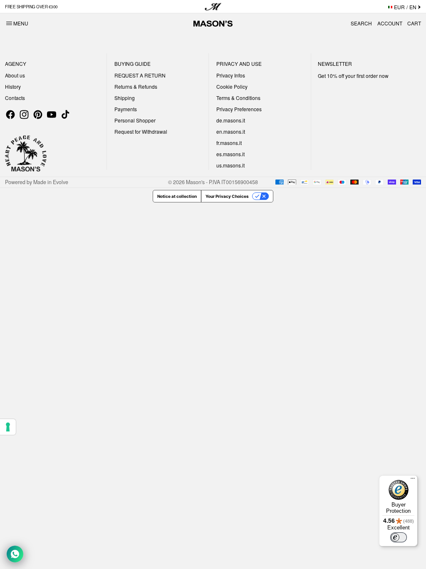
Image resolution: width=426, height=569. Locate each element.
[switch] (398, 537)
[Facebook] (10, 114)
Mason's (196, 182)
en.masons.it (230, 131)
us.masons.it (230, 165)
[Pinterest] (37, 114)
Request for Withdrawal (140, 131)
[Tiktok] (65, 114)
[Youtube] (51, 114)
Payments (125, 108)
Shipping (124, 97)
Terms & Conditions (238, 97)
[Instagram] (24, 114)
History (13, 86)
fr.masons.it (229, 142)
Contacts (15, 97)
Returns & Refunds (135, 86)
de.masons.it (230, 120)
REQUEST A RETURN (140, 75)
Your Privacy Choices (227, 196)
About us (15, 75)
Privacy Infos (230, 75)
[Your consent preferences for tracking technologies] (8, 427)
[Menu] (413, 480)
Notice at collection (177, 196)
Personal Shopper (135, 120)
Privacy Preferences (239, 108)
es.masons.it (230, 153)
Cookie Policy (232, 86)
